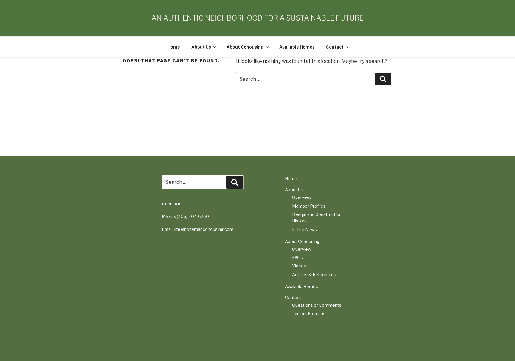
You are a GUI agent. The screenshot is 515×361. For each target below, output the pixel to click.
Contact (335, 46)
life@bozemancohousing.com (203, 229)
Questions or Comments (317, 305)
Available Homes (297, 46)
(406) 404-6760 (193, 216)
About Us (201, 46)
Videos (299, 265)
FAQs (297, 257)
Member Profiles (309, 205)
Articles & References (314, 274)
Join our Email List (309, 313)
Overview (301, 197)
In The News (304, 229)
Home (173, 46)
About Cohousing (245, 46)
